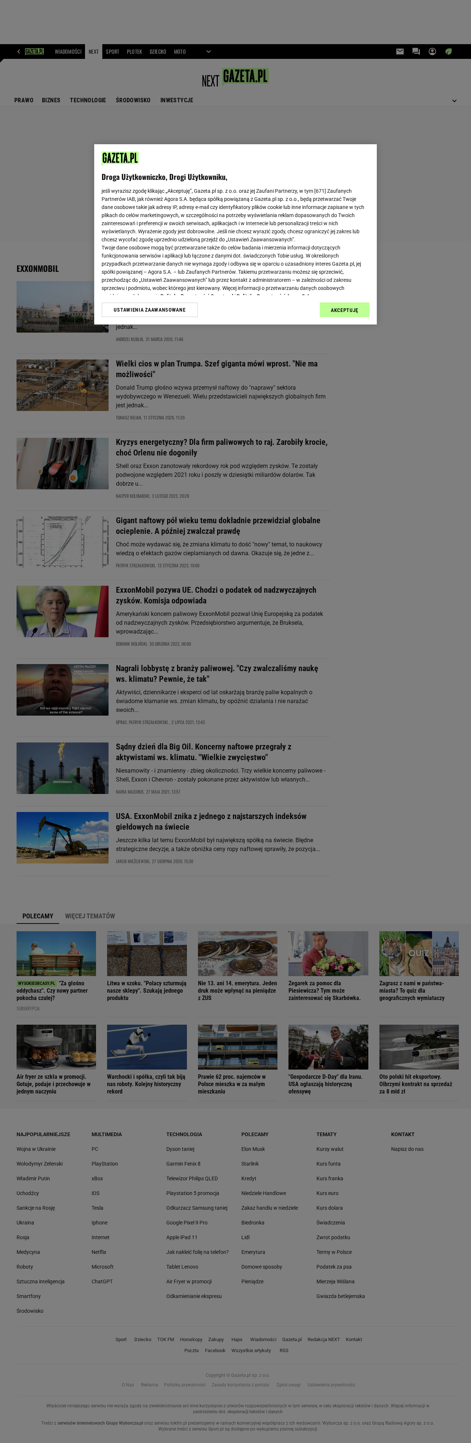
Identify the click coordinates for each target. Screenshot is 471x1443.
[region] (235, 234)
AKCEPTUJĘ (344, 310)
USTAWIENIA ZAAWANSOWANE (149, 310)
